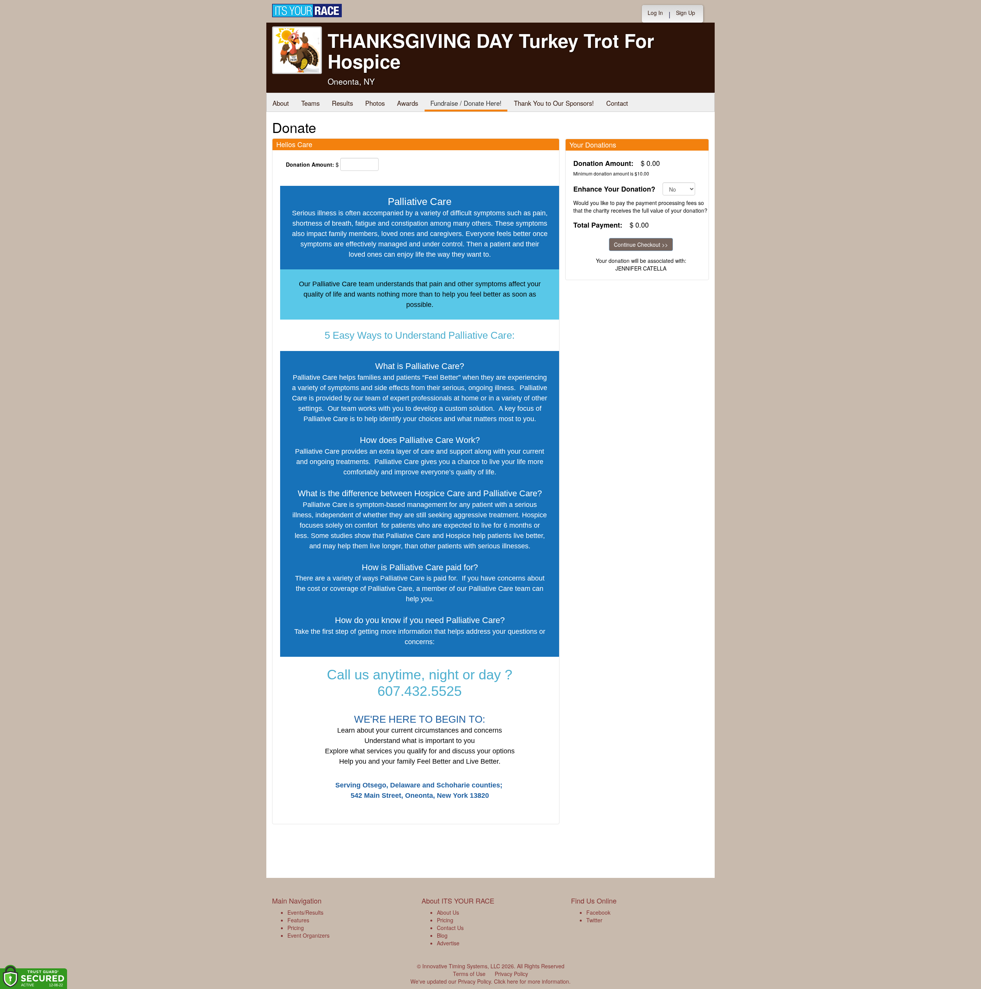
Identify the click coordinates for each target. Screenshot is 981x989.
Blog (442, 935)
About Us (448, 912)
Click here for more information (531, 981)
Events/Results (305, 912)
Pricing (295, 928)
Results (342, 103)
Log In (655, 12)
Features (298, 920)
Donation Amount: (310, 164)
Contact (617, 103)
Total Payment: (597, 225)
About (280, 103)
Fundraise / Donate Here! (466, 103)
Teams (310, 103)
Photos (375, 103)
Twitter (594, 920)
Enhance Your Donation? (614, 189)
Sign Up (685, 12)
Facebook (598, 912)
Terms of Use (469, 974)
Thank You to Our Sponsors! (554, 103)
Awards (407, 103)
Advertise (448, 943)
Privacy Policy (511, 974)
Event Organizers (308, 935)
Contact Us (450, 928)
